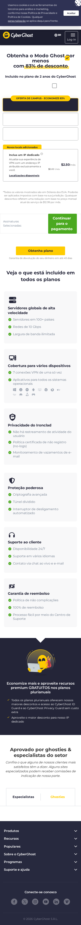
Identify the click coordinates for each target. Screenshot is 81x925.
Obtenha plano (40, 251)
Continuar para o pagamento (62, 223)
